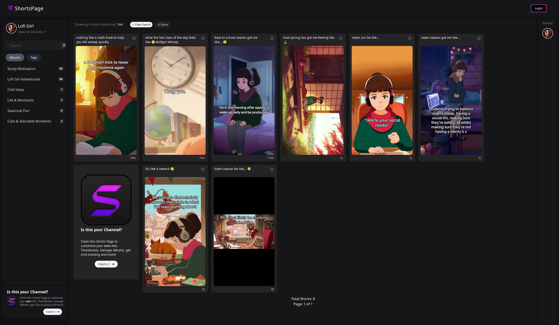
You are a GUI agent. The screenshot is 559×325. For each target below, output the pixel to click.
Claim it (51, 312)
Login (539, 8)
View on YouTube (31, 32)
